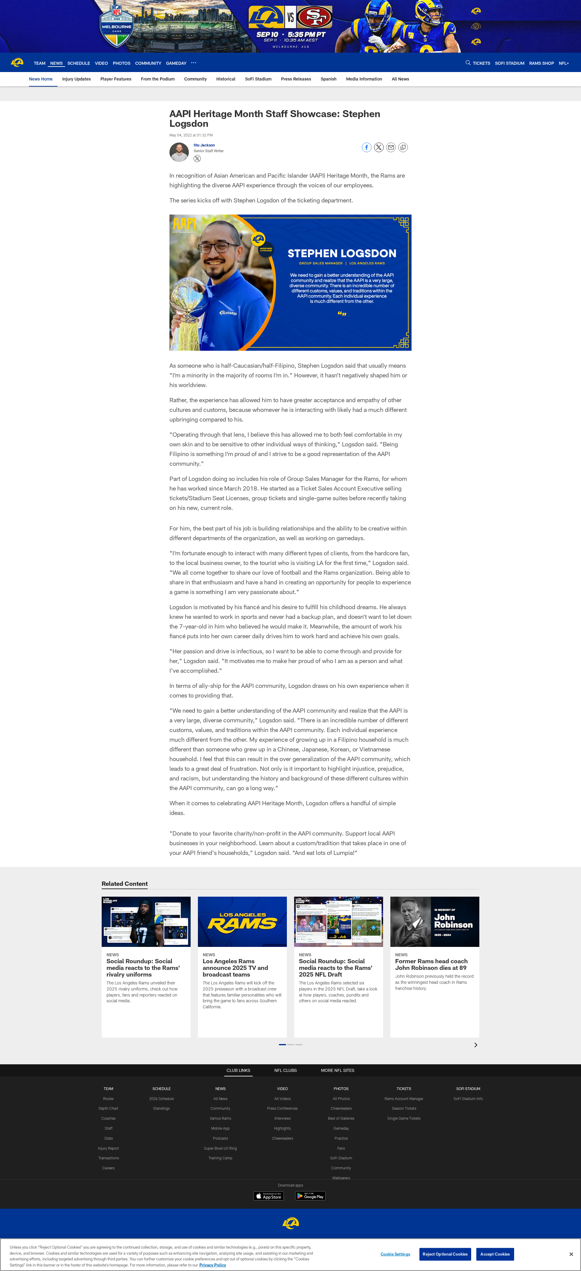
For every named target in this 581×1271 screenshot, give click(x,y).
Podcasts (220, 1138)
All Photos (341, 1098)
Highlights (282, 1128)
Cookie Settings (395, 1254)
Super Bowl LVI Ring (220, 1148)
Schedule (162, 1088)
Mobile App (220, 1128)
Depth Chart (108, 1108)
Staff (109, 1128)
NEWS (220, 1088)
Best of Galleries (341, 1118)
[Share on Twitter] (379, 150)
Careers (108, 1168)
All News (221, 1098)
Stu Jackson (204, 145)
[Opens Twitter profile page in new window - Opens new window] (197, 158)
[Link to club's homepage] (17, 62)
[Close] (571, 1254)
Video (282, 1088)
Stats (108, 1138)
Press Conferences (282, 1108)
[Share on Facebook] (367, 150)
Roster (108, 1098)
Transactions (108, 1158)
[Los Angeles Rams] (290, 1224)
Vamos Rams (220, 1118)
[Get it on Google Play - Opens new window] (310, 1198)
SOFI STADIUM (468, 1088)
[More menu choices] (193, 62)
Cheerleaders (282, 1138)
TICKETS (404, 1088)
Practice (341, 1138)
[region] (290, 1254)
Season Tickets (404, 1108)
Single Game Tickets (404, 1118)
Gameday (341, 1128)
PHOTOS (341, 1088)
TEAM (108, 1088)
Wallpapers (341, 1178)
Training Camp (220, 1158)
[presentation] (476, 1046)
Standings (161, 1108)
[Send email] (391, 150)
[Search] (468, 62)
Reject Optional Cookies (445, 1254)
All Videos (282, 1098)
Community (220, 1108)
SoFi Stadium (341, 1158)
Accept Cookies (495, 1254)
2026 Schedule (161, 1098)
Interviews (282, 1118)
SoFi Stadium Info (468, 1098)
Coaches (108, 1118)
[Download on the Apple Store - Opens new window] (268, 1196)
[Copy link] (403, 148)
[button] (282, 1045)
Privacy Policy (212, 1264)
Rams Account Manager (404, 1098)
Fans (341, 1148)
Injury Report (108, 1148)
